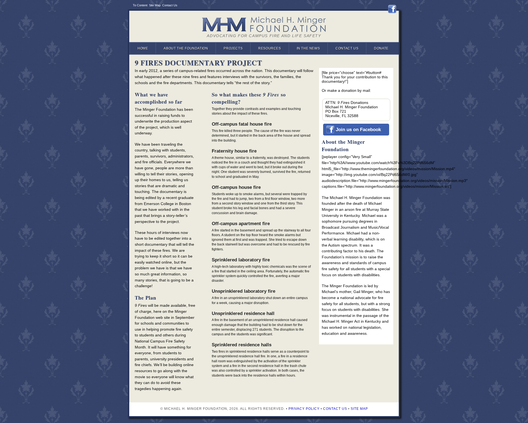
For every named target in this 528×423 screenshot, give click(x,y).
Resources (269, 48)
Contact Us (169, 5)
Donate (381, 48)
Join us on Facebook (358, 129)
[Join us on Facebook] (393, 9)
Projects (233, 48)
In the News (308, 48)
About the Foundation (186, 48)
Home (143, 48)
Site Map (155, 5)
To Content (140, 5)
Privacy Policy (304, 409)
